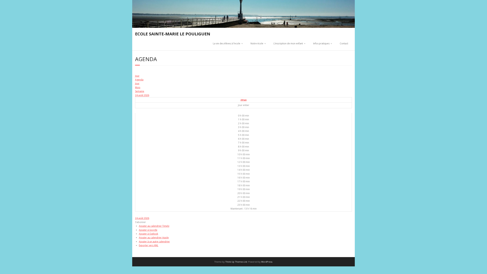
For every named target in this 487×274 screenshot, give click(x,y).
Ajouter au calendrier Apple (154, 237)
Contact (344, 43)
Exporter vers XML (148, 245)
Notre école (257, 43)
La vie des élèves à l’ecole (226, 43)
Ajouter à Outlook (148, 233)
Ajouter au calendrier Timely (154, 226)
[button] (140, 222)
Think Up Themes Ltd (236, 261)
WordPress (266, 261)
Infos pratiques (321, 43)
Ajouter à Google (148, 230)
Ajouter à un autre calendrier (154, 241)
